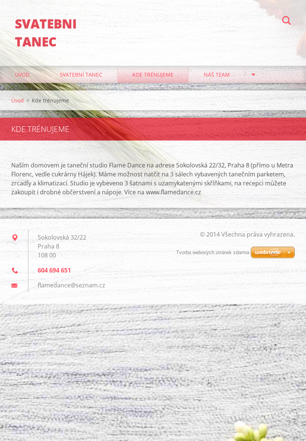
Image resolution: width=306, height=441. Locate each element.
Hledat (286, 21)
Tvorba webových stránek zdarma (212, 252)
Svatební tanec (81, 74)
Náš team (217, 74)
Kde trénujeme (153, 74)
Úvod (22, 74)
